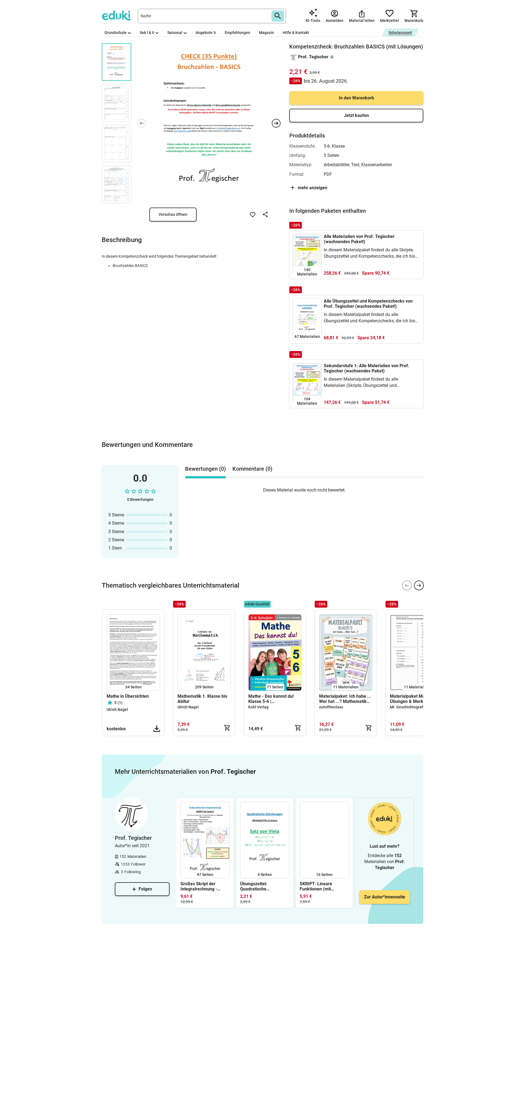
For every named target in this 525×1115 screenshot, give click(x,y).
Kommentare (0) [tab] (252, 468)
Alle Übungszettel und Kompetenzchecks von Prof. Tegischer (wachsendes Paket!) (368, 303)
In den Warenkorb (356, 97)
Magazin (266, 32)
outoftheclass (331, 707)
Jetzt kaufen (356, 115)
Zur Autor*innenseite (384, 897)
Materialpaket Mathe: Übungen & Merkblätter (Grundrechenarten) (413, 699)
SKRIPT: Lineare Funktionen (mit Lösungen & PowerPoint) (324, 886)
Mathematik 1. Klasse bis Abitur (202, 699)
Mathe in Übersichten (128, 696)
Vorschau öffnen (173, 214)
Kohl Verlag (258, 707)
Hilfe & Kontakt (296, 32)
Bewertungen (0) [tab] (205, 468)
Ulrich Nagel (117, 709)
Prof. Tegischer (313, 56)
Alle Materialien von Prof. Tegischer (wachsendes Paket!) (359, 239)
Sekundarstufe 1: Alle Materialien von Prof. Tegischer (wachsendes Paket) (366, 368)
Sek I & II (147, 32)
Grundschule (115, 32)
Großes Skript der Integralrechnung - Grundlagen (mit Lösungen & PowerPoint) (204, 886)
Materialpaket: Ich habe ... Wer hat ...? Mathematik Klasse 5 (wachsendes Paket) (345, 699)
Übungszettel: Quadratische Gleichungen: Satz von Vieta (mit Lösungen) (262, 886)
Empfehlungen (237, 32)
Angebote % (206, 32)
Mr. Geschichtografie (408, 707)
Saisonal (174, 32)
